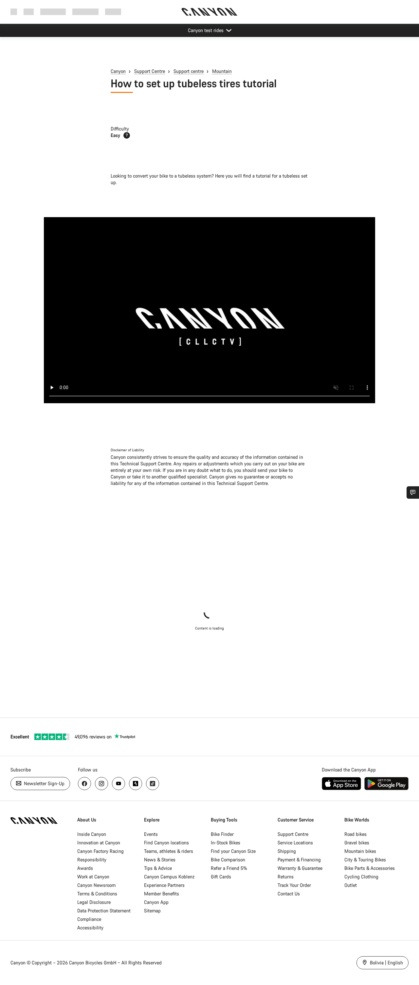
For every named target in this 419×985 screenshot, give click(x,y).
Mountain (222, 71)
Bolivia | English (386, 962)
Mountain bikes (360, 851)
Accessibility (90, 928)
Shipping (287, 851)
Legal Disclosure (94, 902)
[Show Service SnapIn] (413, 492)
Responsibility (91, 859)
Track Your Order (294, 885)
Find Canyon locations (166, 842)
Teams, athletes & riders (168, 851)
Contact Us (289, 893)
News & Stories (159, 859)
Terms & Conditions (97, 893)
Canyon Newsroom (96, 885)
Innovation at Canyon (98, 842)
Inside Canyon (91, 834)
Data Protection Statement (104, 910)
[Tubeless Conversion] (209, 310)
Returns (286, 876)
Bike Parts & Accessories (369, 868)
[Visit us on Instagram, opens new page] (101, 783)
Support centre (188, 71)
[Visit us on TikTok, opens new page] (152, 783)
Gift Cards (221, 876)
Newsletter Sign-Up (43, 783)
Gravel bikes (356, 842)
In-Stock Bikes (225, 842)
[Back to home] (209, 12)
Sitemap (152, 910)
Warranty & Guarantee (300, 868)
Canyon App (156, 902)
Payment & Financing (299, 859)
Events (151, 834)
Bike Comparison (228, 859)
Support (113, 12)
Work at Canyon (93, 876)
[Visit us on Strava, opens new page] (135, 783)
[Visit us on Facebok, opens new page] (84, 783)
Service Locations (295, 842)
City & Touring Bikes (365, 859)
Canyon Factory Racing (100, 851)
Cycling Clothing (361, 876)
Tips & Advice (158, 868)
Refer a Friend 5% (229, 868)
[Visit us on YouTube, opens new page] (118, 783)
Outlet (350, 885)
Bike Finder (222, 834)
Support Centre (149, 71)
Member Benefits (161, 893)
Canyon (118, 71)
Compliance (89, 919)
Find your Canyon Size (233, 851)
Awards (85, 868)
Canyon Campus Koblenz (169, 876)
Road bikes (355, 834)
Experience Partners (164, 885)
